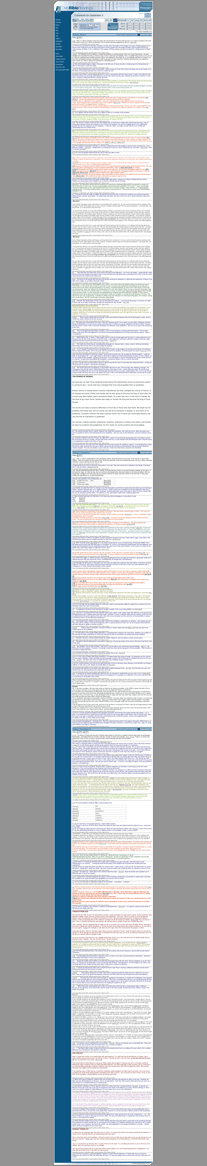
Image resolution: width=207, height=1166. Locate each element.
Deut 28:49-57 (112, 596)
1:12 (73, 803)
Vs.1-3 (74, 137)
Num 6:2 (114, 579)
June (57, 33)
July (57, 36)
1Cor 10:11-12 (84, 601)
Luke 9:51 (88, 147)
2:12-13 (74, 794)
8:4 (73, 74)
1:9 (73, 742)
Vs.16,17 (75, 169)
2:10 (73, 770)
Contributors (59, 64)
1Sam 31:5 (137, 1006)
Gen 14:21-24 (134, 82)
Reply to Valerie (107, 1041)
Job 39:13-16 (116, 539)
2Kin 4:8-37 (127, 184)
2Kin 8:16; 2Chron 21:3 (80, 172)
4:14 (73, 482)
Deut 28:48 (138, 609)
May (57, 30)
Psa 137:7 (128, 514)
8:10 (73, 349)
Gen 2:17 (144, 351)
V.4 (73, 157)
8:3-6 (73, 279)
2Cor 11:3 (76, 815)
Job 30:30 (83, 581)
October (58, 44)
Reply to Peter (95, 44)
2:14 (73, 1043)
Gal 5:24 (135, 1086)
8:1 (73, 112)
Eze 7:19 (142, 553)
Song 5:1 (82, 499)
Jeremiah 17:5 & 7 (106, 742)
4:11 (73, 613)
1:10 (73, 951)
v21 (73, 593)
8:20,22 (74, 179)
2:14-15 (74, 758)
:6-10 (73, 488)
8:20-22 (74, 317)
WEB (97, 25)
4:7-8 (73, 663)
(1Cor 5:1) (135, 828)
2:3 (73, 961)
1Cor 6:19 (134, 1031)
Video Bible (59, 56)
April (57, 28)
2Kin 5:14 (78, 189)
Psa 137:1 (112, 665)
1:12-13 (74, 978)
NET (90, 25)
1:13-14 (74, 973)
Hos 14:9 (126, 302)
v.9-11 (85, 928)
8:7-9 (73, 152)
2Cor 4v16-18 (117, 789)
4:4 (73, 609)
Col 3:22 (75, 820)
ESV (130, 23)
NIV (136, 23)
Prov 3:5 (87, 1030)
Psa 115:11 (144, 554)
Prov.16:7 (85, 42)
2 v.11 (74, 735)
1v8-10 (112, 778)
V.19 (73, 586)
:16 (73, 64)
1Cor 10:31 (97, 1031)
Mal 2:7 (143, 646)
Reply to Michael (105, 111)
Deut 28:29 (107, 482)
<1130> (103, 284)
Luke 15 (87, 232)
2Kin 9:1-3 (117, 102)
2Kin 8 (148, 13)
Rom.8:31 (133, 42)
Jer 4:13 (103, 586)
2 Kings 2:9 (118, 49)
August (58, 38)
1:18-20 (74, 898)
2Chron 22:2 (80, 176)
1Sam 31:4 (115, 1006)
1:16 (73, 956)
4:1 (73, 638)
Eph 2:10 (111, 1030)
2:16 (73, 866)
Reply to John (106, 84)
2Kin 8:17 (93, 171)
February (58, 22)
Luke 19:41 (144, 147)
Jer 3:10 (128, 668)
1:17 (73, 896)
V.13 (73, 98)
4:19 (73, 484)
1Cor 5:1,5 (102, 843)
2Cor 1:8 (75, 994)
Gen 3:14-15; (130, 291)
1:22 (73, 862)
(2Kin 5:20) (96, 74)
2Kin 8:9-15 (75, 284)
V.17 (73, 584)
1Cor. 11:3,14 (130, 737)
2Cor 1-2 (147, 16)
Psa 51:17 (100, 1028)
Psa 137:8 (106, 517)
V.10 (73, 582)
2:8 (73, 901)
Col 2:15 (111, 1043)
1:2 (73, 1048)
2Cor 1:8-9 (134, 920)
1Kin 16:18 (88, 1007)
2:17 (73, 967)
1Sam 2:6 (109, 1014)
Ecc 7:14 (103, 554)
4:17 (73, 604)
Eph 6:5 (75, 818)
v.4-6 (73, 41)
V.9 (73, 81)
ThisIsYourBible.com (145, 31)
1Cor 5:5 (121, 872)
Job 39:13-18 (130, 524)
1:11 (73, 877)
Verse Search (60, 62)
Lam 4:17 (105, 699)
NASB (149, 23)
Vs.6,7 (74, 579)
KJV (142, 23)
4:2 (73, 621)
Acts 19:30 (80, 989)
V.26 (73, 174)
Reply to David (105, 89)
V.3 (73, 571)
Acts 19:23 (115, 755)
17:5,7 (135, 766)
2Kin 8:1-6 (75, 184)
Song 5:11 (109, 641)
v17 (73, 589)
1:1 (73, 887)
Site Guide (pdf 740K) (62, 70)
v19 (73, 591)
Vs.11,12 (75, 162)
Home (57, 53)
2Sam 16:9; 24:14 (126, 167)
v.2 (73, 465)
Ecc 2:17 (93, 1002)
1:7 (73, 1109)
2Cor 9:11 (76, 811)
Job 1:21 (122, 1014)
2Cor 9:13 (76, 813)
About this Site (60, 67)
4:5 (73, 633)
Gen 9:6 (81, 1014)
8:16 (73, 122)
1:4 (73, 1121)
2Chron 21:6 (97, 357)
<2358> (107, 1044)
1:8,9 (73, 892)
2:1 (145, 1114)
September (59, 41)
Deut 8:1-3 (113, 340)
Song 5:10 (82, 498)
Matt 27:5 (104, 1007)
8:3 (73, 131)
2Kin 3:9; (143, 187)
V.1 (73, 553)
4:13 (73, 646)
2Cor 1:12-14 (141, 942)
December (59, 49)
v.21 (127, 931)
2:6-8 (73, 1153)
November (59, 46)
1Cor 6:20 (83, 1033)
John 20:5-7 (138, 291)
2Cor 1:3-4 (75, 855)
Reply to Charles (110, 192)
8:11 (73, 146)
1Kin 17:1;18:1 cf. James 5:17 (114, 142)
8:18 (73, 301)
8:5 (73, 331)
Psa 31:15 (116, 1014)
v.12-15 (74, 54)
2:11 (73, 872)
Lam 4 (148, 15)
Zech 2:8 (82, 532)
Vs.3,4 (74, 523)
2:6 (73, 1114)
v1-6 (89, 309)
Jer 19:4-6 (119, 506)
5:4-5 (91, 1153)
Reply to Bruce (104, 1107)
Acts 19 (148, 756)
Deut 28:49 (107, 484)
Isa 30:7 (129, 584)
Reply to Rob (105, 315)
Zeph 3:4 (96, 506)
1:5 (73, 1086)
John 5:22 (115, 1023)
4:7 (73, 496)
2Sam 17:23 (76, 1007)
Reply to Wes (108, 235)
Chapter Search (60, 59)
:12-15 (74, 69)
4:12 (73, 563)
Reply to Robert (111, 429)
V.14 (73, 504)
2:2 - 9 (74, 747)
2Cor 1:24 (99, 1060)
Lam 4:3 (74, 538)
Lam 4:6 (139, 528)
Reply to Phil (114, 840)
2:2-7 (73, 825)
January (58, 19)
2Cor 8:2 (75, 809)
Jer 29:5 (79, 660)
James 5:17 (144, 46)
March (57, 25)
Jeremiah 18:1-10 (92, 467)
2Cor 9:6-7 (121, 906)
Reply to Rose (103, 685)
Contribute (144, 34)
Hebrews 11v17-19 (125, 784)
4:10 (73, 480)
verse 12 (76, 745)
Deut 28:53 (107, 480)
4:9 (73, 656)
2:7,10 (74, 842)
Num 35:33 (81, 508)
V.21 (73, 511)
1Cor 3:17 (88, 1035)
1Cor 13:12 (109, 297)
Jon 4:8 (92, 1004)
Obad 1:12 (131, 628)
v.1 (73, 46)
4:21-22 (74, 628)
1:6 (73, 882)
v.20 (73, 470)
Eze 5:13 (122, 653)
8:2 (73, 272)
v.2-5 (73, 458)
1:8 (73, 755)
